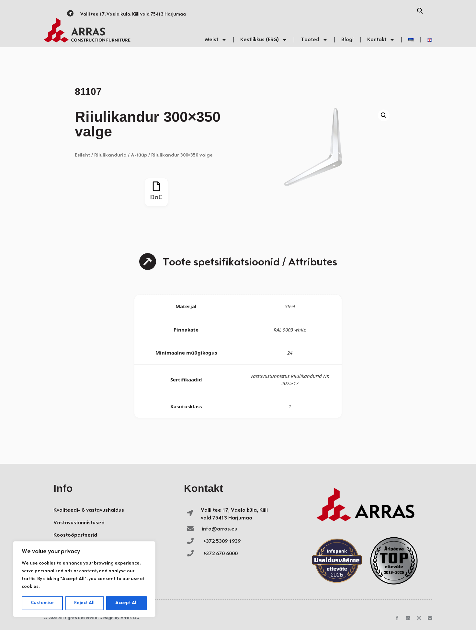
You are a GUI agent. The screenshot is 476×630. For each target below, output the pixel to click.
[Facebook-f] (397, 618)
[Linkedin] (408, 618)
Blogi (347, 39)
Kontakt (376, 39)
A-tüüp (139, 155)
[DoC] (156, 186)
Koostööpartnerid (75, 535)
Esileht (82, 155)
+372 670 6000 (220, 553)
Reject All (84, 603)
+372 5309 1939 (222, 541)
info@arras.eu (219, 529)
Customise (42, 603)
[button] (384, 115)
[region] (84, 579)
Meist (211, 39)
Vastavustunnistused (79, 522)
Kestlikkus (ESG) (259, 39)
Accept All (126, 603)
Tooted (310, 39)
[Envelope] (430, 618)
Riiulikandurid (110, 155)
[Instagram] (419, 618)
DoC (156, 197)
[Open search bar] (420, 11)
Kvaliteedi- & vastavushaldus (88, 510)
